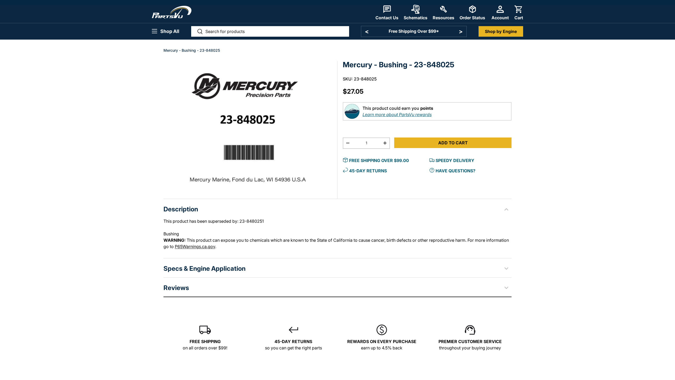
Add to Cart (453, 142)
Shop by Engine (501, 31)
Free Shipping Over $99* (414, 31)
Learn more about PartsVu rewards (397, 114)
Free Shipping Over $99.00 (379, 160)
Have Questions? (455, 170)
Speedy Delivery (455, 160)
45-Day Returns (368, 170)
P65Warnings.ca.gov (195, 246)
